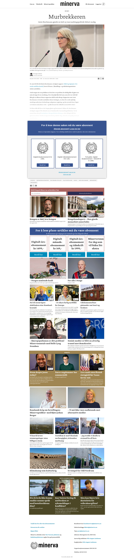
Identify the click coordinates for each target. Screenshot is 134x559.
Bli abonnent (90, 4)
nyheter (33, 180)
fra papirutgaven (67, 180)
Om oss (32, 4)
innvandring (93, 180)
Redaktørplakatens (37, 537)
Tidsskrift (39, 4)
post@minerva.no (83, 531)
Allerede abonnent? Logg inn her (67, 129)
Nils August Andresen (94, 538)
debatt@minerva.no (90, 527)
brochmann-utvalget (55, 180)
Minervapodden (49, 4)
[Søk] (103, 4)
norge (75, 180)
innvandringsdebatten (43, 180)
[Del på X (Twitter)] (101, 79)
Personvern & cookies (37, 527)
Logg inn (98, 4)
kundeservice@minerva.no (92, 523)
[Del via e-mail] (103, 79)
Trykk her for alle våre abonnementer (43, 523)
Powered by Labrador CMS (67, 556)
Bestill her (43, 165)
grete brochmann (83, 180)
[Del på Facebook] (98, 79)
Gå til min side (67, 174)
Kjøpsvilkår (34, 531)
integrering (34, 182)
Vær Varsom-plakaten (52, 534)
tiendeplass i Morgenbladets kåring (51, 113)
